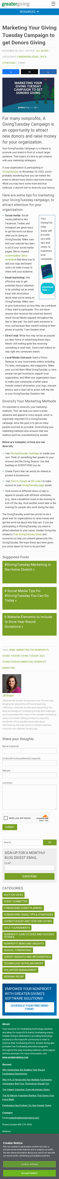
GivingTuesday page (33, 485)
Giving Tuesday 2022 (33, 655)
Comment (7, 783)
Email (8, 863)
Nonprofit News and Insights (24, 943)
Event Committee (15, 901)
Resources (28, 11)
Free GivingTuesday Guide (27, 534)
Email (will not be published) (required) (21, 758)
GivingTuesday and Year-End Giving (28, 921)
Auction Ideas (13, 894)
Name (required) (10, 746)
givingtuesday (10, 661)
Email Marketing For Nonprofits (29, 649)
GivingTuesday (10, 171)
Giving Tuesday (11, 655)
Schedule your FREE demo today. (29, 1007)
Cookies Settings (29, 1164)
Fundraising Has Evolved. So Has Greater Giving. (27, 1105)
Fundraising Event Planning (23, 908)
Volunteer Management (20, 969)
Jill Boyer (42, 50)
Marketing (26, 661)
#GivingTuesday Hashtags (24, 453)
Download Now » (47, 288)
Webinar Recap (14, 976)
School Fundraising (17, 950)
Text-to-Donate (19, 481)
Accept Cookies (29, 1173)
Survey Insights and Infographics (27, 956)
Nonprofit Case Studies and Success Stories (29, 936)
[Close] (55, 1138)
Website (6, 770)
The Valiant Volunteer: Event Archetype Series (26, 1089)
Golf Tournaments (17, 927)
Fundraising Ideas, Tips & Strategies (28, 914)
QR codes (36, 481)
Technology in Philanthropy (23, 963)
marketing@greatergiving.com (23, 1117)
